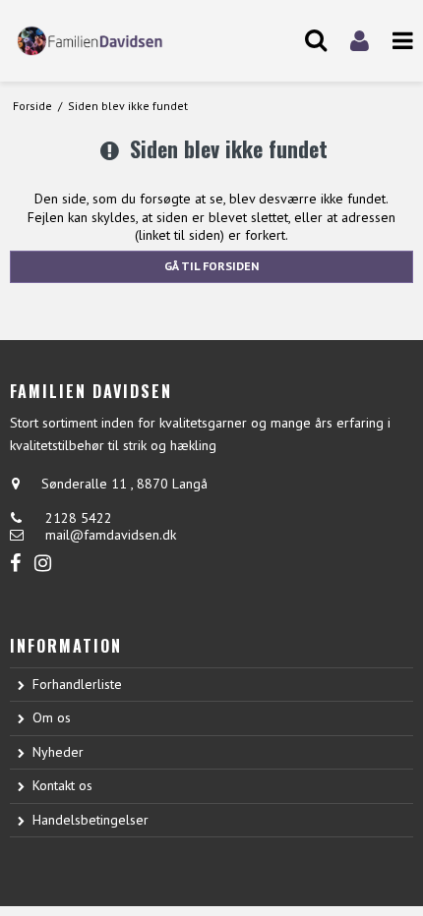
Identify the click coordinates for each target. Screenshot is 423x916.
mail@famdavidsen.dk (110, 535)
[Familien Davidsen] (106, 41)
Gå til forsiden (211, 265)
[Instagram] (42, 563)
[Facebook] (15, 563)
